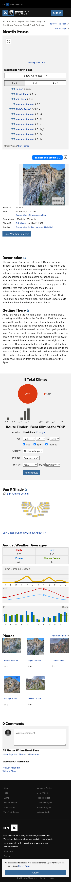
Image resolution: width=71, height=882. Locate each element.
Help (5, 793)
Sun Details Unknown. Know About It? (24, 532)
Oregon (20, 21)
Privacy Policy (24, 866)
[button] (22, 184)
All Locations (8, 21)
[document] (35, 868)
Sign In (57, 12)
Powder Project (43, 807)
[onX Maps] (10, 830)
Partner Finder (10, 802)
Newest (23, 754)
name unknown (25, 104)
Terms (42, 878)
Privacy (51, 878)
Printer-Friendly (11, 767)
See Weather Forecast (16, 233)
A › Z (55, 83)
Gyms (6, 797)
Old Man (21, 99)
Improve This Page (58, 23)
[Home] (17, 13)
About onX (8, 851)
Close (35, 872)
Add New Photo (59, 635)
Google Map (21, 215)
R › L (35, 83)
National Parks (43, 812)
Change (40, 432)
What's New (9, 771)
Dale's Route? (23, 109)
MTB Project (42, 793)
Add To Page (60, 28)
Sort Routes (23, 146)
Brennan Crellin (23, 227)
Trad (28, 444)
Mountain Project (44, 788)
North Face (22, 94)
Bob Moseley (22, 223)
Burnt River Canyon (11, 25)
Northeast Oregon (34, 21)
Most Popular (9, 754)
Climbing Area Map (36, 62)
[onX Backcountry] (12, 4)
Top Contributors (11, 812)
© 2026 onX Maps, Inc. (27, 878)
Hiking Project (43, 797)
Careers (7, 856)
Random (34, 754)
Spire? (19, 89)
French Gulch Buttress (33, 25)
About (6, 788)
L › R (14, 83)
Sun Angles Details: (27, 504)
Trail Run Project (44, 802)
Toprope (52, 444)
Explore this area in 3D (47, 157)
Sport (39, 444)
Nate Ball (48, 227)
